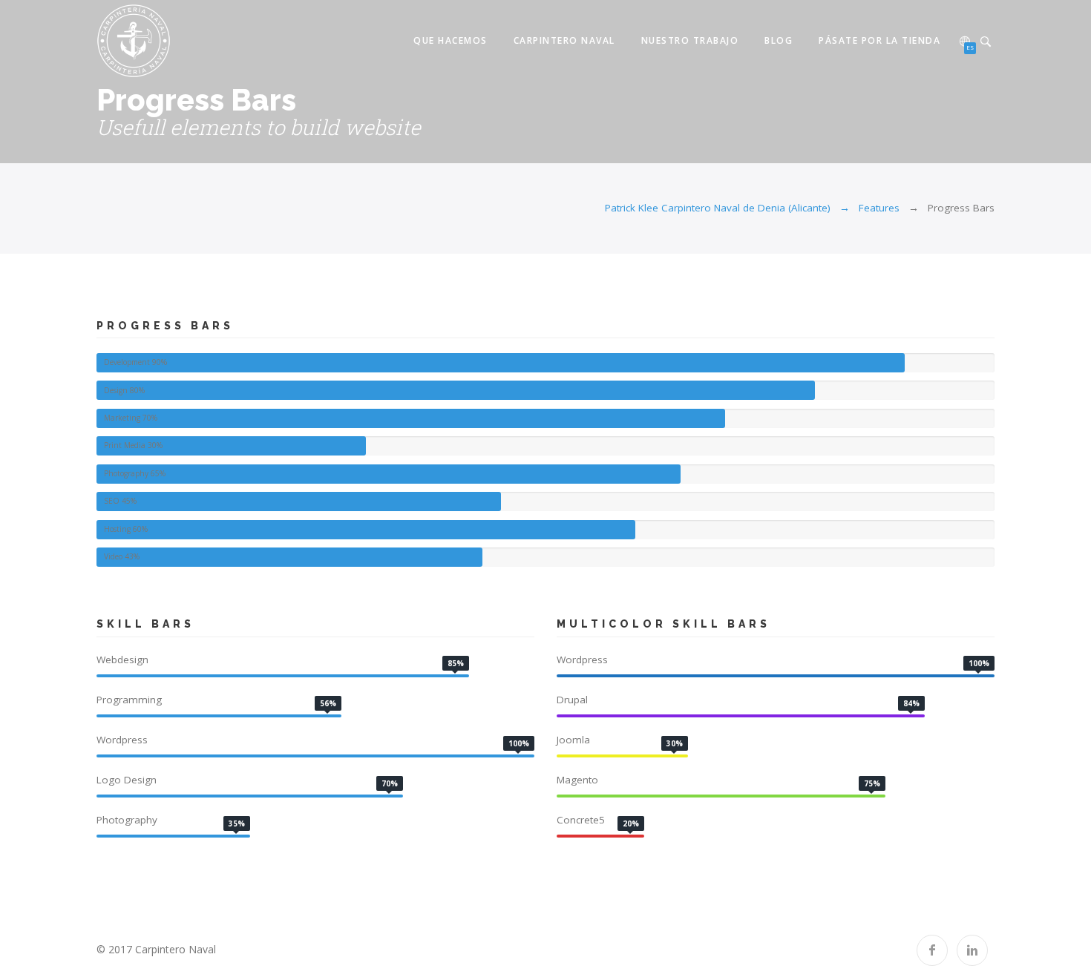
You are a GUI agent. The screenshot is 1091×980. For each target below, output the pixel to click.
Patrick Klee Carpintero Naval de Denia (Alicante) (717, 207)
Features (879, 207)
